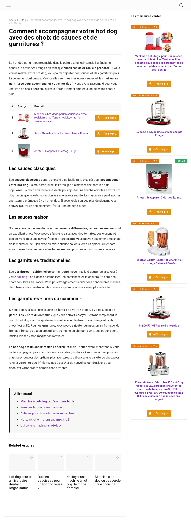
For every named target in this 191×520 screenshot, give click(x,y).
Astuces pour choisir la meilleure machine (47, 413)
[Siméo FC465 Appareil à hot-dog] (159, 307)
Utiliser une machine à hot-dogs (41, 425)
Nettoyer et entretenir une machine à (45, 419)
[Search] (181, 5)
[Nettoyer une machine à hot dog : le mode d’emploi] (79, 456)
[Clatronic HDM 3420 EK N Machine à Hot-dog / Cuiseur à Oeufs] (159, 241)
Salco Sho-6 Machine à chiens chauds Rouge (61, 133)
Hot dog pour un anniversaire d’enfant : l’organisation (20, 482)
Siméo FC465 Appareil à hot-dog (159, 325)
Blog (23, 20)
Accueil (13, 20)
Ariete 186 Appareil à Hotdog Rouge (55, 151)
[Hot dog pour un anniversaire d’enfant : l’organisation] (22, 456)
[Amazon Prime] (159, 74)
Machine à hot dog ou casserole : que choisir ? (108, 480)
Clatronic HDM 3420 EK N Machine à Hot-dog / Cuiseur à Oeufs (159, 262)
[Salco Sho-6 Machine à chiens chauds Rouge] (24, 133)
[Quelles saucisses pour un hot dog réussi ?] (51, 456)
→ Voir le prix (109, 117)
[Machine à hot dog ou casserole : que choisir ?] (108, 456)
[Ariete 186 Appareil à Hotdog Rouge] (24, 151)
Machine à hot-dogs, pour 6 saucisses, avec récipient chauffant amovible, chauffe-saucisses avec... (60, 118)
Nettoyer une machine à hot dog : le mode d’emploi (76, 482)
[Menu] (8, 5)
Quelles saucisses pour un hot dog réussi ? (50, 482)
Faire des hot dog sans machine (41, 407)
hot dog (22, 277)
